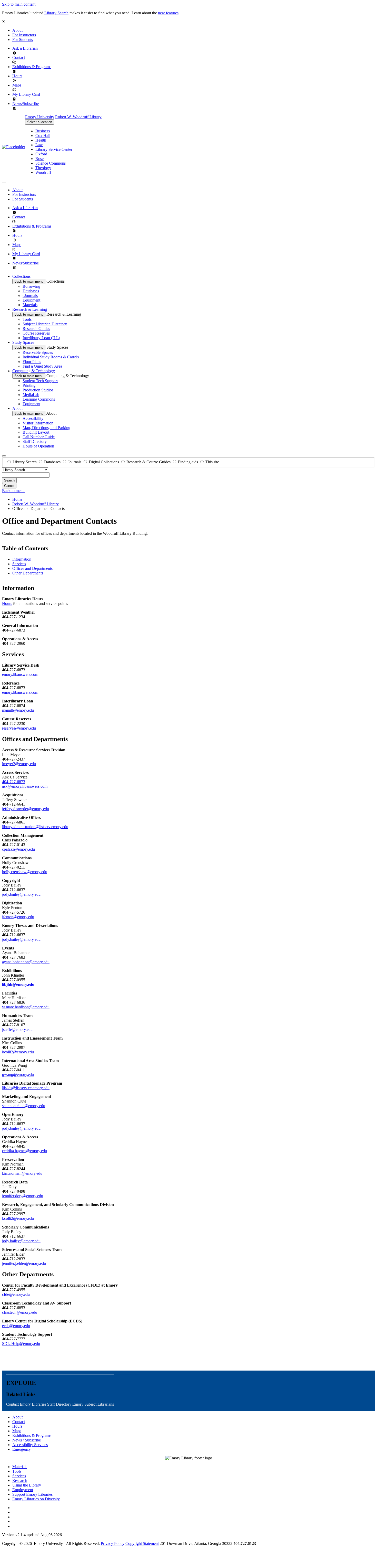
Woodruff (43, 172)
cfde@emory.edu (16, 1294)
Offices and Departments (32, 568)
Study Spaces (23, 342)
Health (40, 140)
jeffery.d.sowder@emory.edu (25, 809)
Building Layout (36, 432)
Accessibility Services (30, 1444)
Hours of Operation (38, 446)
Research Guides (36, 328)
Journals (74, 462)
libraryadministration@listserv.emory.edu (35, 827)
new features (168, 13)
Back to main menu (28, 281)
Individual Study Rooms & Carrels (51, 357)
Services (19, 564)
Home (17, 499)
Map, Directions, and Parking (46, 427)
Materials (30, 305)
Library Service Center (53, 149)
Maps (16, 85)
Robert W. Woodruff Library (78, 117)
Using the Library (26, 1485)
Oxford (41, 154)
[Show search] (4, 456)
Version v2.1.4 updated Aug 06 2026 (32, 1535)
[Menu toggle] (4, 182)
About (17, 30)
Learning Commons (39, 399)
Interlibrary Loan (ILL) (41, 338)
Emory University (39, 117)
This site (212, 462)
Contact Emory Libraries (26, 1404)
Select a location (39, 122)
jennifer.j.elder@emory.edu (24, 1263)
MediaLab (31, 394)
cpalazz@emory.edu (18, 849)
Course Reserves (36, 333)
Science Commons (50, 163)
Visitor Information (38, 423)
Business (42, 131)
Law (39, 145)
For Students (22, 39)
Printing (29, 385)
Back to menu (13, 490)
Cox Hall (42, 135)
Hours (17, 76)
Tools (27, 319)
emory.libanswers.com (20, 674)
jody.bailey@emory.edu (21, 894)
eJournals (30, 295)
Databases (31, 291)
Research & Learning (29, 309)
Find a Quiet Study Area (42, 366)
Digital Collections (104, 462)
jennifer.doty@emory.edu (22, 1196)
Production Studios (38, 390)
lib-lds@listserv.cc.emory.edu (25, 1088)
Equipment (31, 300)
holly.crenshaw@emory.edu (24, 872)
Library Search (56, 13)
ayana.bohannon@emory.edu (25, 962)
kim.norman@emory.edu (22, 1173)
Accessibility (33, 418)
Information (21, 559)
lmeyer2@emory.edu (19, 764)
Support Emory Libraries (32, 1494)
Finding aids (188, 462)
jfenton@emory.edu (18, 917)
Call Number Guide (39, 437)
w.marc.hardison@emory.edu (25, 1007)
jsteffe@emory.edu (17, 1029)
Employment (22, 1490)
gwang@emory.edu (18, 1074)
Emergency (21, 1449)
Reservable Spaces (38, 352)
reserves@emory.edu (19, 728)
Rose (39, 158)
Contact (18, 57)
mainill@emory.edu (18, 710)
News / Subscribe (26, 1440)
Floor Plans (32, 361)
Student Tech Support (40, 381)
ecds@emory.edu (16, 1325)
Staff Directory (35, 441)
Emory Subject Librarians (93, 1404)
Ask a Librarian (25, 48)
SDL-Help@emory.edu (21, 1343)
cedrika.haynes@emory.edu (24, 1151)
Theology (43, 168)
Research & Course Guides (148, 462)
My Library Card (26, 94)
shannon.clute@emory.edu (23, 1106)
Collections (21, 276)
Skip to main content (18, 4)
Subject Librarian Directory (45, 324)
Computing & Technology (33, 371)
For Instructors (24, 35)
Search (9, 480)
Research (19, 1480)
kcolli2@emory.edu (18, 1052)
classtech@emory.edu (19, 1312)
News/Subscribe (25, 103)
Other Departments (27, 573)
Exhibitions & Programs (31, 67)
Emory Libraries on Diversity (36, 1499)
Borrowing (31, 286)
